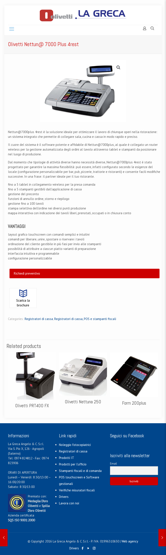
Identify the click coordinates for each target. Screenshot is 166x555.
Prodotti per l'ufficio (72, 464)
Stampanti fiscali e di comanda (80, 471)
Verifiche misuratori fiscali (77, 490)
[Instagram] (94, 548)
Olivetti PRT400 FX (32, 406)
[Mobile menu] (11, 28)
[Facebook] (82, 548)
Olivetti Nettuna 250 (83, 402)
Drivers (64, 497)
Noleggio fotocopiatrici (75, 445)
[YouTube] (88, 548)
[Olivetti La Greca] (83, 15)
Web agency (129, 541)
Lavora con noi (69, 503)
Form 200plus (134, 403)
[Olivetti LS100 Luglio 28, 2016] (162, 537)
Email (113, 463)
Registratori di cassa (39, 319)
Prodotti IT (66, 458)
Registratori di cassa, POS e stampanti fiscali (85, 319)
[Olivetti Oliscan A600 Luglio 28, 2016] (4, 537)
